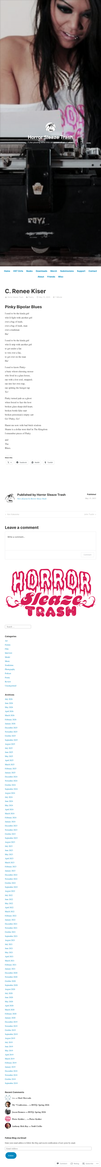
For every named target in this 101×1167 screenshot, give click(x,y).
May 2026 (9, 707)
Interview (8, 653)
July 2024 (9, 797)
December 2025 (11, 727)
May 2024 (9, 805)
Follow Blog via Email (15, 1138)
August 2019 (10, 1038)
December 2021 (11, 923)
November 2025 (11, 731)
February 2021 (10, 964)
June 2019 (9, 1046)
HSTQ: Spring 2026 (40, 1104)
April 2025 (9, 760)
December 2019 (11, 1021)
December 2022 (11, 874)
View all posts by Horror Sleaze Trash (31, 498)
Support (81, 271)
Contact (93, 271)
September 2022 (11, 887)
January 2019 (10, 1067)
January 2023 (10, 870)
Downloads (41, 271)
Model (7, 657)
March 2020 (9, 1009)
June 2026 (9, 703)
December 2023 (11, 825)
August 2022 (10, 891)
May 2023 (9, 854)
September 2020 (11, 985)
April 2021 (9, 956)
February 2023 (10, 866)
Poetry (31, 297)
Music (7, 661)
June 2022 (9, 899)
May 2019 (9, 1050)
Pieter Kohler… (19, 1119)
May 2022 (9, 903)
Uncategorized (10, 685)
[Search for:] (18, 626)
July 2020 (9, 993)
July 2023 (9, 846)
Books (29, 271)
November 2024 (11, 780)
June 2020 (9, 997)
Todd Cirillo (36, 1126)
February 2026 (10, 719)
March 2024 (9, 813)
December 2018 (11, 1071)
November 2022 (11, 878)
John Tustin (89, 514)
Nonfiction (9, 665)
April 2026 (9, 711)
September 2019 (11, 1034)
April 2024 (9, 809)
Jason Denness (18, 1112)
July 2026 (9, 699)
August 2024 (10, 793)
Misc (60, 276)
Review (8, 681)
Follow (11, 1155)
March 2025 (9, 764)
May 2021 (9, 952)
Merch (53, 271)
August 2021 (10, 940)
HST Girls (18, 271)
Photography (10, 669)
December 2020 (11, 972)
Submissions (67, 271)
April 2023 (9, 858)
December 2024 (11, 776)
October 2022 (10, 883)
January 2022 (10, 919)
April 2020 (9, 1005)
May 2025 (9, 756)
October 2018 (10, 1079)
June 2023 (9, 850)
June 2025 (9, 752)
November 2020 (11, 977)
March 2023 (9, 862)
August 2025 (10, 744)
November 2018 (11, 1075)
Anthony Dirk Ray (20, 1126)
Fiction (7, 644)
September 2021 (11, 936)
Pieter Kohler (35, 1119)
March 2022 (9, 911)
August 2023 (10, 842)
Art (6, 640)
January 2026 (10, 723)
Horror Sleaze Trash (50, 137)
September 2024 (11, 789)
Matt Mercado (24, 1098)
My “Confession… (20, 1104)
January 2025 (10, 772)
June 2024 (9, 801)
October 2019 (10, 1030)
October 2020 (10, 981)
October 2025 (10, 735)
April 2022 (9, 907)
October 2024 (10, 785)
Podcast (8, 673)
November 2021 (11, 928)
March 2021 (9, 960)
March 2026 (9, 715)
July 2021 (9, 944)
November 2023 (11, 829)
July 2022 (9, 895)
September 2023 (11, 838)
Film (6, 648)
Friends (51, 276)
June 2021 (9, 948)
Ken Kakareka (12, 514)
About (41, 276)
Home (7, 271)
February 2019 (10, 1062)
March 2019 (9, 1058)
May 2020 (9, 1001)
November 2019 (11, 1026)
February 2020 (10, 1013)
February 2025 (10, 768)
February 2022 (10, 915)
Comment (87, 555)
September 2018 (11, 1083)
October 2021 (10, 932)
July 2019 (9, 1042)
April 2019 (9, 1054)
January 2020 (10, 1017)
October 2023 (10, 834)
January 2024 (10, 821)
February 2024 (10, 817)
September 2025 (11, 740)
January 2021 (10, 968)
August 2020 (10, 989)
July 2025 (9, 748)
